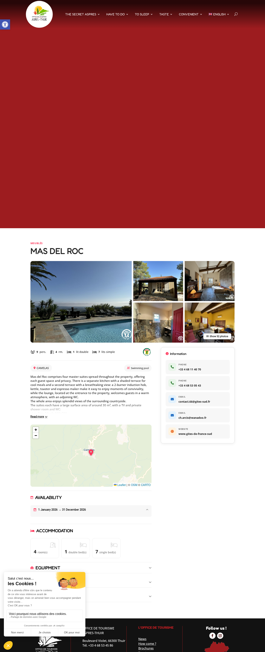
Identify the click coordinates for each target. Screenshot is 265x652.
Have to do (115, 14)
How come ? (147, 644)
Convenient (189, 14)
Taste (164, 14)
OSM (134, 485)
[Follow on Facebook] (212, 636)
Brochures (146, 648)
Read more (37, 416)
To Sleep (142, 14)
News (142, 639)
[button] (5, 24)
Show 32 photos (219, 336)
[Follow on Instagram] (220, 636)
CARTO (146, 485)
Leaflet (121, 485)
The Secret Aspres (80, 14)
